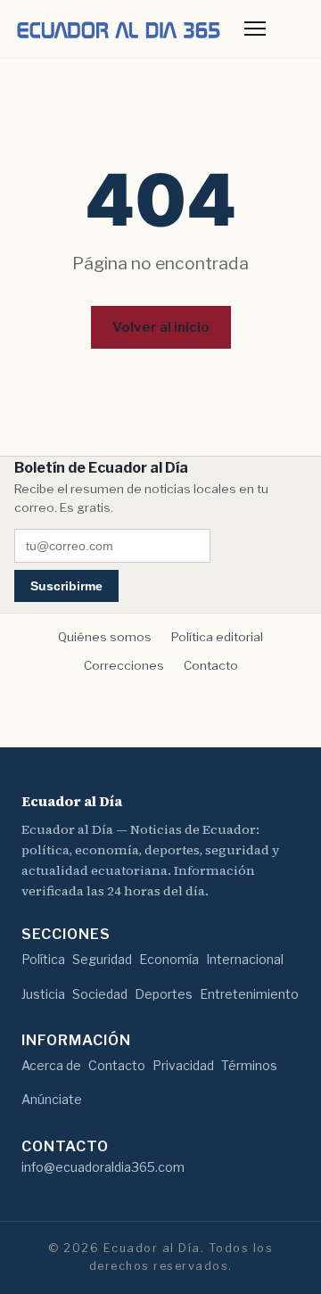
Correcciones (124, 665)
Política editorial (217, 637)
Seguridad (102, 959)
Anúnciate (51, 1099)
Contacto (211, 665)
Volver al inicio (161, 326)
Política (43, 959)
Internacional (245, 959)
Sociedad (100, 993)
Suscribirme (66, 586)
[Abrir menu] (255, 28)
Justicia (43, 993)
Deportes (164, 993)
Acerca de (51, 1065)
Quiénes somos (105, 637)
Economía (169, 959)
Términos (249, 1065)
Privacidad (183, 1065)
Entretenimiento (249, 993)
